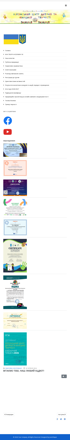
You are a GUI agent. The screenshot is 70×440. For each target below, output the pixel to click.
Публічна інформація (12, 62)
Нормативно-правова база (14, 66)
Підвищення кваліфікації (13, 93)
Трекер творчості (11, 104)
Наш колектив (9, 58)
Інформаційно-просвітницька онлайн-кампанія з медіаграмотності (26, 97)
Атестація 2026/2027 (12, 89)
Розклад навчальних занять (14, 73)
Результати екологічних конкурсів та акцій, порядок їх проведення (27, 85)
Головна (7, 50)
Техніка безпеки (10, 100)
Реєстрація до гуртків (12, 77)
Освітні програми (10, 70)
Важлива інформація (13, 368)
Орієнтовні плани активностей (15, 81)
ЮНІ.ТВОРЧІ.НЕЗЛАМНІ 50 (14, 54)
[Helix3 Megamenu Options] (66, 5)
